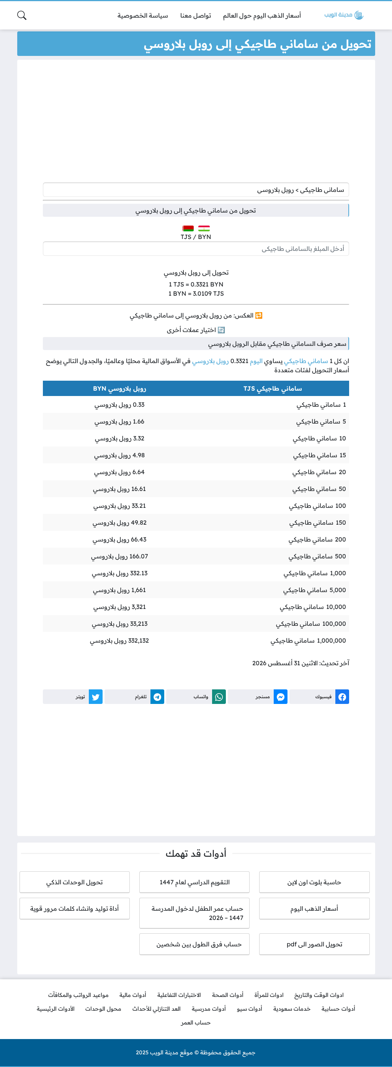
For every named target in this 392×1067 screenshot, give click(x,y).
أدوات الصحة (227, 995)
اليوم (256, 361)
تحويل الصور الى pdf (314, 944)
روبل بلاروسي (210, 361)
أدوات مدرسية (209, 1008)
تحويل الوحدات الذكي (74, 882)
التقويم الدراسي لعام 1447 (195, 882)
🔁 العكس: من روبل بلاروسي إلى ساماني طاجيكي (196, 315)
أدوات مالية (132, 995)
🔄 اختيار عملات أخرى (196, 330)
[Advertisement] (196, 123)
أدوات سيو (249, 1008)
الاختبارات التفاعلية (179, 995)
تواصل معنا (195, 15)
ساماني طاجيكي (306, 361)
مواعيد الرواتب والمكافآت (78, 995)
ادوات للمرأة (269, 995)
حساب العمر (196, 1022)
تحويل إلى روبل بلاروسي (196, 272)
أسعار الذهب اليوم (314, 908)
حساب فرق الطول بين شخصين (194, 944)
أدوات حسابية (338, 1008)
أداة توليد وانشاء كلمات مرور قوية (74, 908)
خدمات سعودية (292, 1008)
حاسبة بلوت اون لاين (314, 882)
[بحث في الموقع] (22, 15)
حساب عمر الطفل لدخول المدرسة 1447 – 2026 (197, 913)
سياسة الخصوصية (143, 15)
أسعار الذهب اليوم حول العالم (262, 15)
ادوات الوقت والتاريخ (319, 995)
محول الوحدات (103, 1008)
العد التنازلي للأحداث (156, 1008)
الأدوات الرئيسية (56, 1008)
